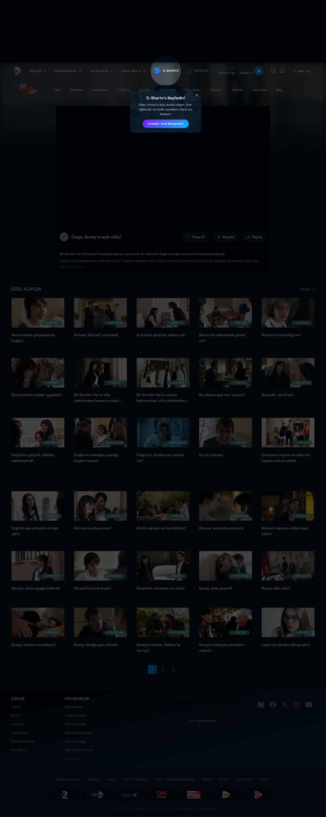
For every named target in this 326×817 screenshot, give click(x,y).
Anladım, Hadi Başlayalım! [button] (165, 123)
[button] (196, 95)
